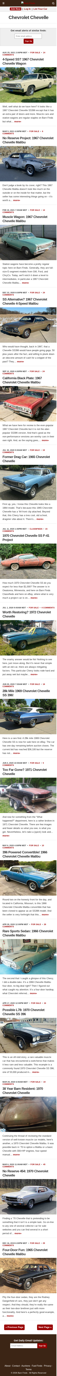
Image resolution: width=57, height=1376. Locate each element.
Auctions (25, 1366)
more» (17, 121)
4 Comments (48, 608)
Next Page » (44, 1327)
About (7, 1366)
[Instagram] (34, 1356)
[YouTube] (40, 1356)
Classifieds (36, 529)
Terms (29, 1369)
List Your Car (40, 9)
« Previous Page (14, 1327)
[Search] (53, 3)
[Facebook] (16, 1356)
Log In (27, 9)
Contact (16, 1366)
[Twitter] (22, 1356)
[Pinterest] (28, 1356)
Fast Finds (37, 1366)
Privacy (47, 1366)
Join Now (15, 9)
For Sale (35, 52)
